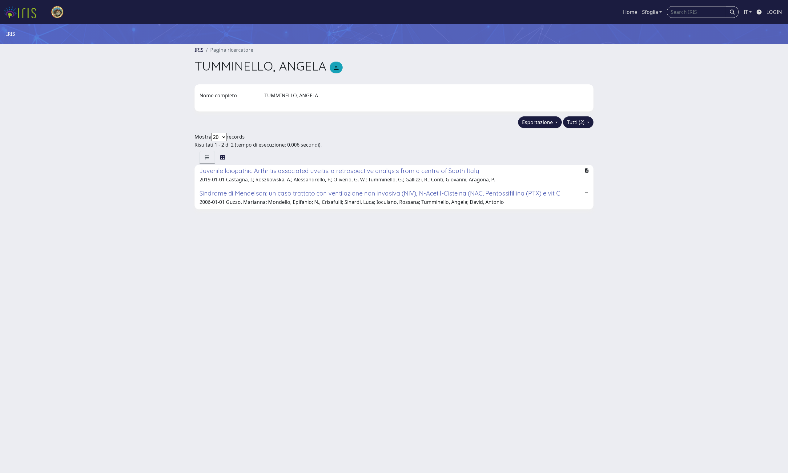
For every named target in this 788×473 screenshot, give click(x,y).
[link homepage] (22, 12)
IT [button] (746, 12)
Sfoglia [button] (650, 12)
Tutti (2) (576, 122)
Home (630, 12)
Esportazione (538, 122)
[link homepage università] (57, 12)
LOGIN (774, 12)
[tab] (207, 157)
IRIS (199, 49)
